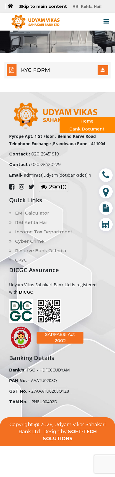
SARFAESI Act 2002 (60, 337)
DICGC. (26, 292)
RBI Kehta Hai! (87, 6)
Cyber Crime (29, 241)
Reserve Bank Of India (40, 250)
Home (86, 121)
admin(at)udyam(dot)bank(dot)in (57, 175)
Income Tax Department (43, 232)
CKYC (20, 260)
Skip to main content (43, 6)
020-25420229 (46, 164)
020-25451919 (45, 154)
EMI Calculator (31, 213)
